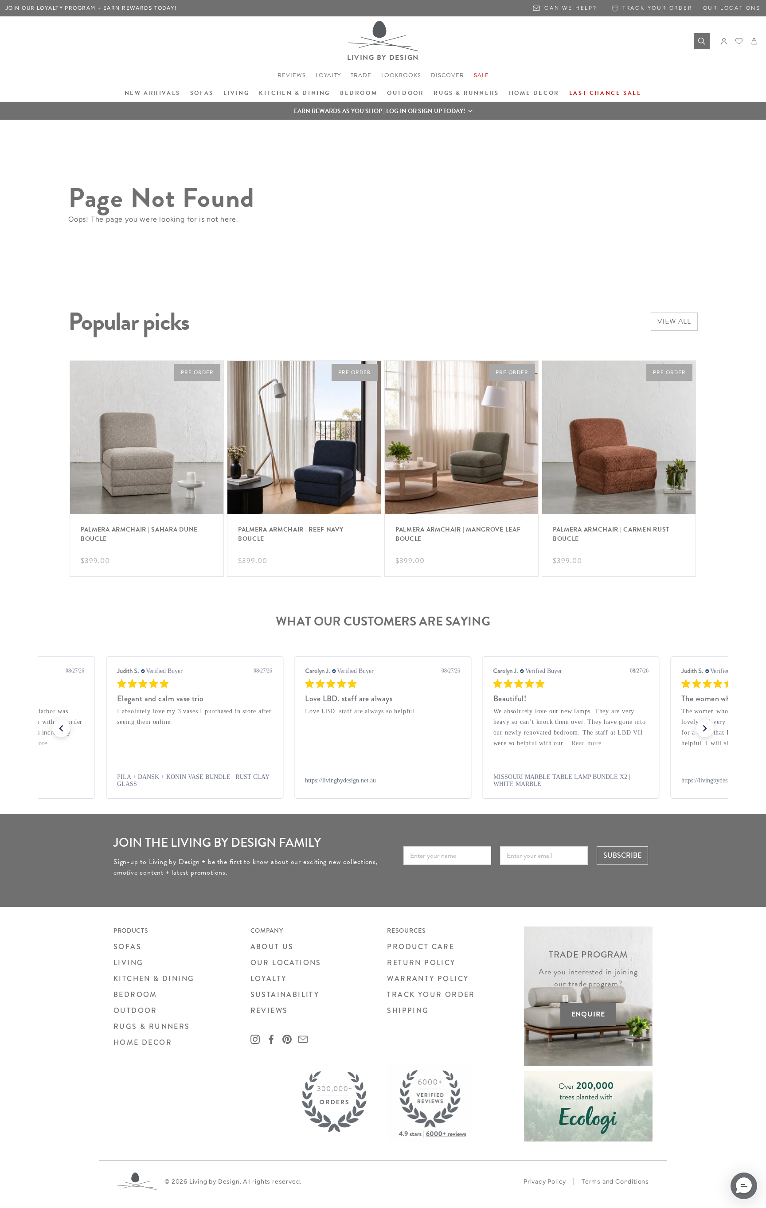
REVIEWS (269, 1010)
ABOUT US (272, 947)
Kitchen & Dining (294, 93)
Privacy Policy (545, 1181)
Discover (447, 75)
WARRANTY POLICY (428, 978)
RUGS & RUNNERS (151, 1026)
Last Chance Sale (605, 93)
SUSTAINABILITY (285, 994)
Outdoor (405, 93)
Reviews (291, 75)
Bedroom (358, 93)
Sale (481, 75)
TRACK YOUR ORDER (431, 994)
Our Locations (732, 8)
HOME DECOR (142, 1042)
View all (674, 321)
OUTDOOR (135, 1010)
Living (236, 93)
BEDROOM (135, 994)
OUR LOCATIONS (285, 963)
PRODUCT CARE (420, 947)
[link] (194, 781)
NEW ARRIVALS (152, 93)
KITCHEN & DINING (153, 978)
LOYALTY (268, 978)
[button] (383, 111)
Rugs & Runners (466, 93)
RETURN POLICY (421, 963)
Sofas (202, 93)
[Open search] (702, 41)
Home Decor (534, 93)
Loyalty (328, 75)
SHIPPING (408, 1010)
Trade (361, 75)
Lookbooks (401, 75)
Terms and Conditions (615, 1181)
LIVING (128, 963)
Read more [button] (586, 743)
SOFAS (127, 947)
